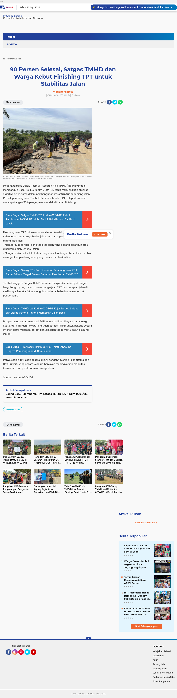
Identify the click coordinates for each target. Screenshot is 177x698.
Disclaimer (158, 655)
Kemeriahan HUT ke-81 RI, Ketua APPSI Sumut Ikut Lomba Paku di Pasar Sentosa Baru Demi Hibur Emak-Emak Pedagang (137, 611)
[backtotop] (88, 640)
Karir (155, 660)
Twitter (29, 656)
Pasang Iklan (159, 664)
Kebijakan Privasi (162, 651)
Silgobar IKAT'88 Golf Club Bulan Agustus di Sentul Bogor (137, 548)
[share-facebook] (109, 102)
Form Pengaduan (162, 681)
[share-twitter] (114, 102)
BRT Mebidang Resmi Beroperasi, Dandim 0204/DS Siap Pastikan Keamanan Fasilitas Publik (137, 596)
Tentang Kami (160, 668)
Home (9, 7)
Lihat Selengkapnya (145, 626)
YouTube (36, 656)
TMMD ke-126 (13, 409)
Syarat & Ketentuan (163, 672)
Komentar (14, 424)
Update (100, 234)
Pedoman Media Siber (164, 677)
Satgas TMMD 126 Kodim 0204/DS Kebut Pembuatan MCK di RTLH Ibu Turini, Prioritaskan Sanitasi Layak (40, 219)
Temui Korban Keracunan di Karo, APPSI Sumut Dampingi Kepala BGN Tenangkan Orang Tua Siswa (137, 580)
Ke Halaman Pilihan (145, 522)
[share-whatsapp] (120, 102)
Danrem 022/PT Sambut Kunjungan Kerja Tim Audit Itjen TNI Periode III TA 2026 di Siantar (135, 7)
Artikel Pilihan (130, 514)
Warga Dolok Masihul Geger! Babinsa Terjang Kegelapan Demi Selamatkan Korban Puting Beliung (137, 564)
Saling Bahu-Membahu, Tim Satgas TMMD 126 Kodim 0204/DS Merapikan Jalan (46, 395)
